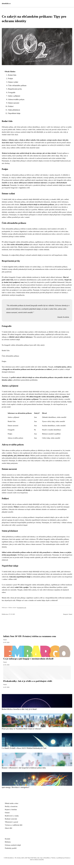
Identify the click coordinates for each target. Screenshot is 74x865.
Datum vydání (13, 82)
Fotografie (11, 92)
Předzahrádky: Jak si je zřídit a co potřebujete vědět (27, 681)
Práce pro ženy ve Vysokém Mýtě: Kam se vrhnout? (21, 729)
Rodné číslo (12, 75)
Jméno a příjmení (14, 96)
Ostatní (70, 614)
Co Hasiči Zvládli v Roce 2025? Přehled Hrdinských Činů (24, 748)
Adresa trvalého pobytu (16, 99)
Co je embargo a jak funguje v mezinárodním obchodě (28, 659)
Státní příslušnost (14, 110)
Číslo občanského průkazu (17, 85)
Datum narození (13, 103)
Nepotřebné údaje (14, 113)
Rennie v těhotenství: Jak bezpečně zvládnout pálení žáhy (24, 768)
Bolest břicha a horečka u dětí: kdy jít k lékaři (19, 709)
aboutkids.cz (6, 3)
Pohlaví (10, 106)
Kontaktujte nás (21, 607)
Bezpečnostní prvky (15, 89)
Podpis (10, 78)
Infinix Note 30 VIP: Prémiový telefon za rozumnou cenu (29, 636)
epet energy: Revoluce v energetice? (15, 787)
